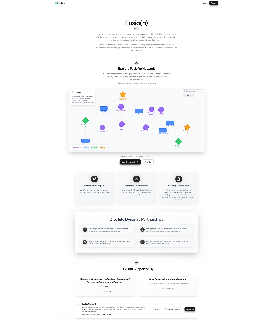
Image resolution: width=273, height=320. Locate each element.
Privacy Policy (106, 315)
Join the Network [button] (128, 162)
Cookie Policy (94, 315)
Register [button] (214, 3)
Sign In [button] (148, 162)
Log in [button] (205, 3)
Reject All (156, 309)
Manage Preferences (174, 309)
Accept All (190, 309)
